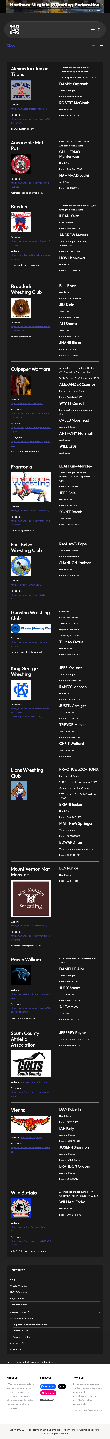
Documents (16, 1349)
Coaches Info (17, 1343)
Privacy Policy (47, 1399)
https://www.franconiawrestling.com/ (30, 510)
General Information (23, 1318)
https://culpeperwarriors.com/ (27, 403)
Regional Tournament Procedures (30, 1324)
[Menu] (92, 30)
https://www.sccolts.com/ (34, 1082)
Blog (12, 1279)
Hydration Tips (20, 1330)
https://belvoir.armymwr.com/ (26, 584)
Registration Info (18, 1298)
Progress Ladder (21, 1337)
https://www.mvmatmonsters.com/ (29, 925)
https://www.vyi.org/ (31, 1137)
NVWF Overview (19, 1292)
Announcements (18, 1304)
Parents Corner (18, 1312)
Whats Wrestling (18, 1285)
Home (94, 45)
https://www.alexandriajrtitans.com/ (30, 108)
